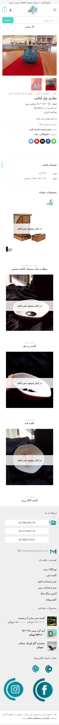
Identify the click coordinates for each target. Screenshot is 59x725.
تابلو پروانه (51, 599)
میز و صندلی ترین (47, 587)
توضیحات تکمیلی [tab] (49, 164)
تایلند (36, 134)
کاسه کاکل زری (29, 500)
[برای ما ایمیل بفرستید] (19, 550)
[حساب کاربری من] (10, 9)
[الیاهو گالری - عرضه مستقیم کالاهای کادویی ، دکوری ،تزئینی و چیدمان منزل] (32, 9)
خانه (55, 93)
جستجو (8, 20)
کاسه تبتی (51, 575)
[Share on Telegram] (31, 141)
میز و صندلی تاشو (47, 581)
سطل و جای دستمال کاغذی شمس (29, 269)
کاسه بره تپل (29, 346)
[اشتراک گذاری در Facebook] (48, 141)
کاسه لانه (29, 423)
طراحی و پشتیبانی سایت (37, 717)
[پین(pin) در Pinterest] (36, 141)
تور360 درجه (50, 569)
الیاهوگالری (44, 134)
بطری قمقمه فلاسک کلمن (20, 93)
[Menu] (55, 10)
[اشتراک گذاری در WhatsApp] (53, 141)
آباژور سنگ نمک (48, 593)
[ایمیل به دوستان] (42, 141)
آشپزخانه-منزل (42, 93)
